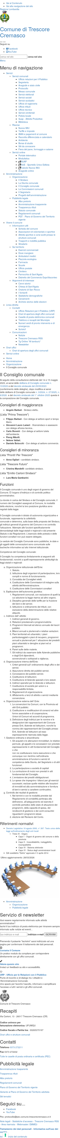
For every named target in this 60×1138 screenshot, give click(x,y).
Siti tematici (5, 1096)
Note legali (5, 1121)
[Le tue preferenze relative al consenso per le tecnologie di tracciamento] (5, 1135)
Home (9, 358)
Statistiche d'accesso (22, 1121)
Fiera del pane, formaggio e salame (35, 149)
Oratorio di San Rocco (29, 289)
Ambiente (23, 140)
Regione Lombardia (9, 9)
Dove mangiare (25, 253)
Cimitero (22, 271)
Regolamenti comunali (29, 213)
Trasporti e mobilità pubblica (32, 240)
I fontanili (22, 292)
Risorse (16, 124)
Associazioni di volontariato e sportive (36, 231)
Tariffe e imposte (26, 131)
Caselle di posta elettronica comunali (36, 317)
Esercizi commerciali (28, 249)
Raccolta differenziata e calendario (35, 137)
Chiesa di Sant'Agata (28, 286)
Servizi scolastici (26, 100)
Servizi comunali (20, 76)
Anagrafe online (26, 170)
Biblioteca (23, 121)
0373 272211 (16, 1047)
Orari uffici (11, 347)
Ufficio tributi (24, 106)
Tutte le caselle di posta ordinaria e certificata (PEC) (25, 1056)
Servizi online (18, 152)
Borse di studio (25, 143)
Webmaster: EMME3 (27, 1124)
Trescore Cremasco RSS (30, 338)
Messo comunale (26, 91)
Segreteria (23, 82)
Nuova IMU (23, 127)
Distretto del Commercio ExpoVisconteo (37, 277)
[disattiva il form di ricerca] (4, 41)
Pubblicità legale (20, 198)
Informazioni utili (20, 225)
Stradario (22, 243)
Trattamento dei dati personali (16, 1128)
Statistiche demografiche (30, 295)
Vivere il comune (14, 222)
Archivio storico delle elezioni (32, 301)
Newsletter (23, 344)
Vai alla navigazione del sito (19, 6)
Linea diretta (12, 304)
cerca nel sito (35, 56)
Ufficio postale (25, 268)
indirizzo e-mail (36, 934)
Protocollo (23, 88)
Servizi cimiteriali (26, 112)
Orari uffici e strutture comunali (15, 1034)
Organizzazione (20, 176)
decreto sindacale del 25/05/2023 (30, 386)
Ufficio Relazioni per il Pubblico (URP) (36, 310)
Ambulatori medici (27, 256)
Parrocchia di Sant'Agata (30, 274)
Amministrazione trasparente (32, 204)
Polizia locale (24, 115)
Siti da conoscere (26, 146)
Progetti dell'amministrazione (32, 195)
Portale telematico (27, 155)
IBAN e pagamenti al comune (32, 134)
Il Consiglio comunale (28, 186)
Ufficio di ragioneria (27, 103)
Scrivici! (22, 329)
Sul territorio (18, 246)
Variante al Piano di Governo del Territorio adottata (24, 1091)
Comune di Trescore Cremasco (25, 32)
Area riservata (8, 1124)
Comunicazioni (19, 332)
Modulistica (23, 158)
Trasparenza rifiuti (27, 207)
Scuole (21, 265)
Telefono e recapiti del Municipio (34, 320)
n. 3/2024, (41, 392)
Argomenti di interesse (23, 280)
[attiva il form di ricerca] (1, 41)
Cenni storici (24, 283)
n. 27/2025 (51, 392)
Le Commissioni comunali (30, 189)
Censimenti (23, 298)
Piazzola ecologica (27, 259)
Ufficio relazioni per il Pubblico (33, 79)
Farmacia (23, 262)
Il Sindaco (23, 179)
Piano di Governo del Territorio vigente (19, 1087)
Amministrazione (14, 173)
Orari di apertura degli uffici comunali (36, 313)
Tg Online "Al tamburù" (29, 341)
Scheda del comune (28, 228)
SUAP (24, 161)
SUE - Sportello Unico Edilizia (35, 164)
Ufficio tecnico (25, 109)
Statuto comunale (27, 210)
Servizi (9, 73)
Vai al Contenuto (14, 3)
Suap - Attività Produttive (30, 118)
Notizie (21, 335)
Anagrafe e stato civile (29, 85)
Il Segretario (24, 192)
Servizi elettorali (26, 94)
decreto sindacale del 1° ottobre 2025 (32, 395)
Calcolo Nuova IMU (30, 167)
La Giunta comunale (28, 182)
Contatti (16, 307)
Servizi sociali (25, 97)
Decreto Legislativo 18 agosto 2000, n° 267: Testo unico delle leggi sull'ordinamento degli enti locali (33, 829)
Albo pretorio (24, 201)
